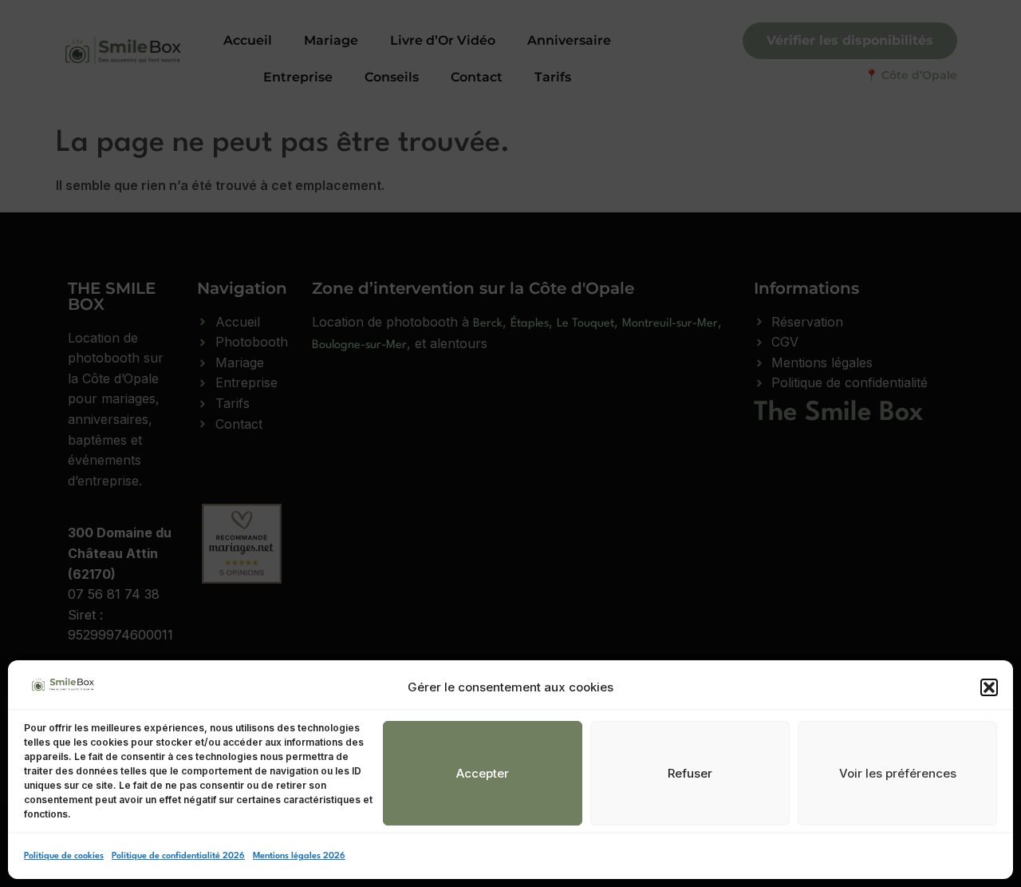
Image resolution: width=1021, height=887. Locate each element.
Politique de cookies (64, 856)
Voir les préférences (897, 773)
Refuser (690, 773)
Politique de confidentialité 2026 (178, 856)
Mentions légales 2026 (299, 856)
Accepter (482, 773)
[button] (989, 687)
